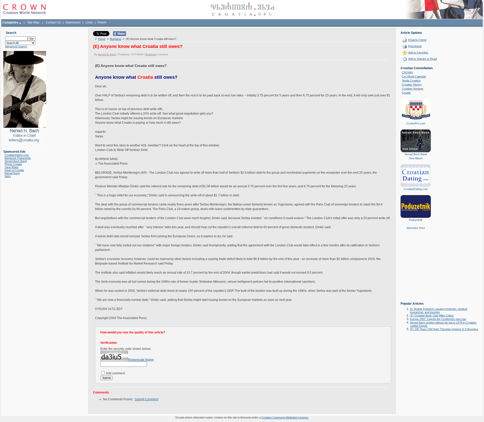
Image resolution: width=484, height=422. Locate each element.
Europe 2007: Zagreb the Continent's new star (438, 319)
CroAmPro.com (415, 123)
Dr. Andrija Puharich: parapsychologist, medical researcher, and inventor (438, 310)
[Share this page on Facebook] (119, 35)
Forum (102, 22)
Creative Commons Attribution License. (285, 417)
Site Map (33, 22)
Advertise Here (416, 227)
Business (115, 38)
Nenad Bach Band (16, 161)
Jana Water (12, 167)
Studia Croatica (411, 80)
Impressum (73, 22)
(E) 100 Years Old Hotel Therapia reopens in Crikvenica (444, 329)
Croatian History (412, 84)
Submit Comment (146, 399)
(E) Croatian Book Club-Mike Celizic (432, 315)
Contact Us (53, 22)
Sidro (8, 176)
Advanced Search (16, 46)
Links (89, 22)
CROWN (407, 72)
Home (101, 38)
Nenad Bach (12, 173)
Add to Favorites (418, 52)
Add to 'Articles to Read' (422, 58)
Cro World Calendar (414, 76)
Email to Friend (417, 39)
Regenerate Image (141, 359)
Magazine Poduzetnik (18, 158)
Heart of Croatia (14, 170)
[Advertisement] (416, 269)
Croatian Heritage (412, 88)
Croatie (406, 92)
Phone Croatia (13, 164)
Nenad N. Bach (107, 54)
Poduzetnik (415, 219)
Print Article (415, 46)
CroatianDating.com (17, 154)
